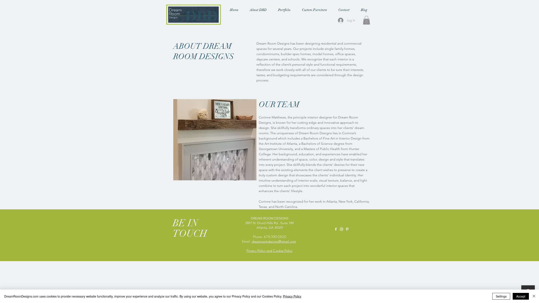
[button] (258, 10)
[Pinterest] (347, 229)
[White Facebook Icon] (336, 229)
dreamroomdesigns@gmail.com (274, 241)
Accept (520, 296)
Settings (501, 296)
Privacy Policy (292, 296)
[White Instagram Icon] (341, 229)
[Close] (533, 296)
